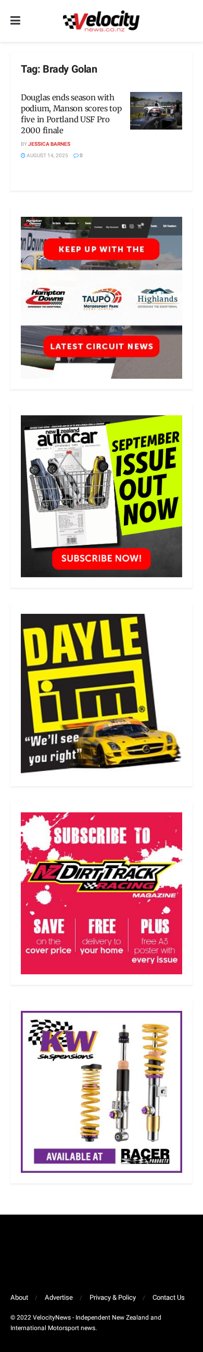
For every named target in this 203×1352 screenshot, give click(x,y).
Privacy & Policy (113, 1297)
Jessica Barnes (49, 144)
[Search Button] (187, 21)
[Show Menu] (15, 21)
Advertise (59, 1297)
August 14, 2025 (47, 155)
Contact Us (169, 1297)
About (19, 1297)
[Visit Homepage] (101, 20)
